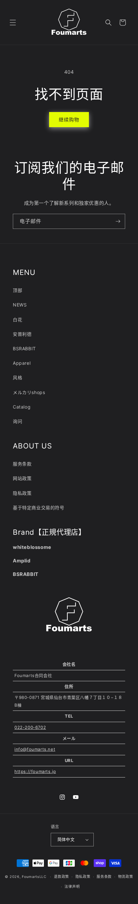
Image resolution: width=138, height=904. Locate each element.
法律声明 (72, 886)
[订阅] (118, 221)
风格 (17, 377)
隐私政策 (22, 493)
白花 (17, 319)
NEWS (20, 304)
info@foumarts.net (34, 749)
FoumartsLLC (34, 876)
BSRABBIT (24, 348)
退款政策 (61, 876)
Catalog (21, 407)
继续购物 (69, 120)
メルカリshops (29, 392)
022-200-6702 (30, 727)
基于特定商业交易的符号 (39, 507)
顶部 (17, 290)
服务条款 (22, 463)
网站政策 (22, 478)
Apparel (21, 363)
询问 (17, 421)
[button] (13, 22)
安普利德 (22, 334)
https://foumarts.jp (35, 771)
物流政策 (125, 876)
